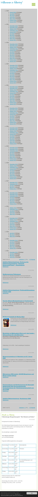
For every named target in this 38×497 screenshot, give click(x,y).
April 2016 (12, 202)
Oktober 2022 (13, 90)
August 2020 (13, 134)
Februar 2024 (13, 59)
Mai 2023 (12, 76)
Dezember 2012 (14, 240)
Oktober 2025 (13, 29)
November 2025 (14, 27)
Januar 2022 (13, 104)
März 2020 (12, 142)
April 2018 (12, 175)
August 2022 (13, 93)
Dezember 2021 (14, 108)
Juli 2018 (12, 170)
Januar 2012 (13, 248)
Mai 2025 (12, 35)
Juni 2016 (12, 199)
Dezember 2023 (14, 65)
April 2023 (12, 78)
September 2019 (14, 150)
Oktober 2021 (13, 111)
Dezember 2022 (14, 86)
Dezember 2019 (14, 147)
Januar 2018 (13, 178)
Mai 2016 (12, 200)
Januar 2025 (13, 40)
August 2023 (13, 71)
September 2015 (14, 209)
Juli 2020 (12, 135)
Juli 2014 (12, 223)
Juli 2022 (12, 94)
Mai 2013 (12, 234)
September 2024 (14, 48)
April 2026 (12, 17)
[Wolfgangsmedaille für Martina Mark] (6, 322)
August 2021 (13, 114)
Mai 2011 (12, 255)
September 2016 (14, 196)
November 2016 (14, 194)
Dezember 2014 (14, 218)
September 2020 (14, 132)
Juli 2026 (12, 14)
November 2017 (14, 182)
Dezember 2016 (14, 192)
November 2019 (14, 149)
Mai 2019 (12, 154)
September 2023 (14, 70)
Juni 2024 (12, 53)
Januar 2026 (13, 21)
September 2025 (14, 30)
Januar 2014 (13, 229)
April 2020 (12, 140)
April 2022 (12, 99)
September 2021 (14, 112)
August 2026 (13, 12)
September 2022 (14, 91)
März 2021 (12, 120)
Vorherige (21, 259)
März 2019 (12, 157)
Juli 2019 (12, 152)
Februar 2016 (13, 203)
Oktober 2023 (13, 68)
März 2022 (12, 101)
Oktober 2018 (13, 166)
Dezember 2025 (14, 26)
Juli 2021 (12, 116)
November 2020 (14, 129)
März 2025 (12, 38)
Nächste (33, 259)
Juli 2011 (12, 254)
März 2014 (12, 226)
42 (30, 259)
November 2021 (14, 109)
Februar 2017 (13, 188)
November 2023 (14, 67)
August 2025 (13, 32)
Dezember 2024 (14, 44)
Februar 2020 (13, 143)
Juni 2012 (12, 243)
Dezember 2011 (13, 252)
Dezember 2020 (14, 128)
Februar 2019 (13, 158)
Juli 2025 (12, 33)
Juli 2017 (12, 185)
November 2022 (14, 88)
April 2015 (12, 212)
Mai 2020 (12, 139)
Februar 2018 (13, 177)
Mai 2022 (12, 97)
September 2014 (14, 221)
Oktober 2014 (13, 219)
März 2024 (12, 58)
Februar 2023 (13, 81)
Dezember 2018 (14, 164)
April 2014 (12, 224)
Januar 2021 (13, 124)
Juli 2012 (12, 242)
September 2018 (14, 167)
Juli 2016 (12, 197)
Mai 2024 (12, 55)
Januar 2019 (13, 160)
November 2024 (14, 45)
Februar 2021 (13, 122)
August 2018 (13, 169)
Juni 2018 (12, 172)
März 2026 (12, 18)
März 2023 (12, 79)
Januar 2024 (13, 61)
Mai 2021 (12, 119)
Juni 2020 (12, 137)
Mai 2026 (12, 15)
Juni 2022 (12, 96)
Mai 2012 (12, 245)
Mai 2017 (12, 187)
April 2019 (12, 155)
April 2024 (12, 56)
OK (32, 493)
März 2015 (12, 214)
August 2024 (13, 50)
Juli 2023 (12, 73)
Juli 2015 (12, 211)
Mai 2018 (12, 173)
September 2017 (14, 184)
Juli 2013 (12, 233)
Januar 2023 (13, 82)
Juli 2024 (12, 52)
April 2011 (12, 257)
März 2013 (12, 236)
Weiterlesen (5, 266)
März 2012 (12, 246)
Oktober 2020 (13, 131)
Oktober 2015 (13, 208)
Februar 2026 (13, 20)
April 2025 (12, 37)
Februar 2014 (13, 227)
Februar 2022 (13, 102)
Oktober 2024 (13, 47)
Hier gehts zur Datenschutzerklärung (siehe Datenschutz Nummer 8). (12, 494)
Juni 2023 (12, 75)
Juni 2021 (12, 117)
